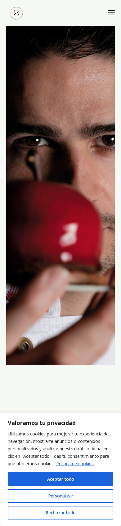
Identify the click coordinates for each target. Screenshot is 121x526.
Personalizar (60, 496)
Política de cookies (75, 463)
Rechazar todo (61, 512)
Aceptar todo (60, 479)
